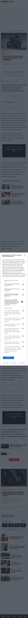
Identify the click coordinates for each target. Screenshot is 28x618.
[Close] (25, 255)
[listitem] (14, 281)
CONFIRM (8, 357)
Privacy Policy (22, 362)
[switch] (22, 284)
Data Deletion (6, 362)
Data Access (14, 362)
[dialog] (14, 309)
